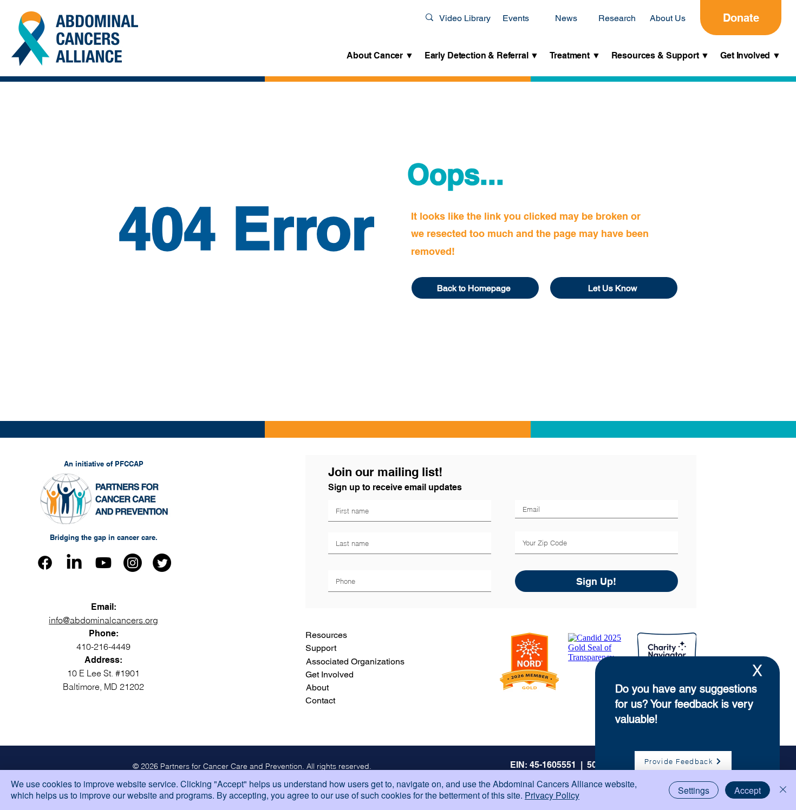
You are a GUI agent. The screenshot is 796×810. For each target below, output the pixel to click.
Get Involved (329, 674)
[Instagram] (132, 563)
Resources (326, 635)
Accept (747, 790)
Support (320, 648)
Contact (320, 700)
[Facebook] (45, 563)
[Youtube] (103, 563)
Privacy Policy (552, 795)
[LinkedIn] (74, 563)
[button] (380, 56)
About (317, 687)
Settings (693, 790)
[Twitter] (162, 563)
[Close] (783, 790)
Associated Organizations (355, 661)
